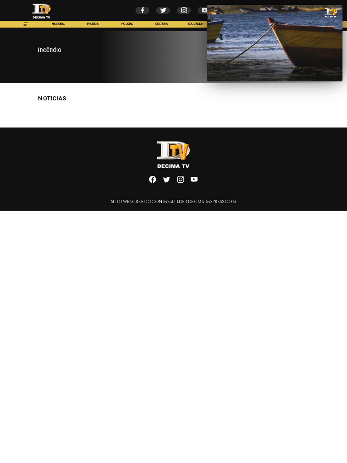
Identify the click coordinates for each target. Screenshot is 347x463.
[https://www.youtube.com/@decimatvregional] (194, 182)
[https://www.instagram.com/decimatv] (180, 182)
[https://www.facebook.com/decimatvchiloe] (152, 182)
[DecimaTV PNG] (41, 20)
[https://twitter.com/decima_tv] (166, 182)
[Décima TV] (26, 26)
